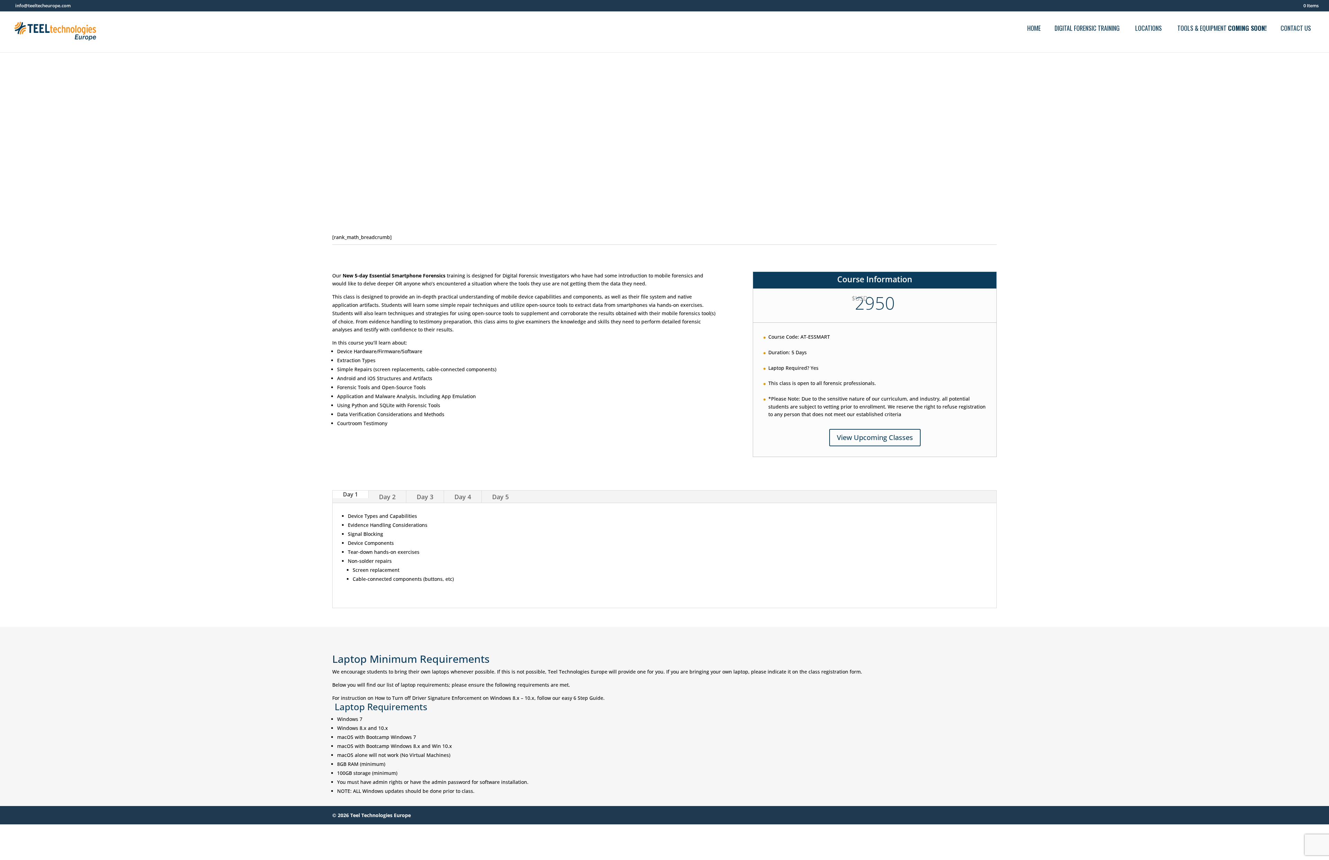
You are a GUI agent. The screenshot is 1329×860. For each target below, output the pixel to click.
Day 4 (462, 497)
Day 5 (500, 497)
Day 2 (387, 497)
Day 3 (425, 497)
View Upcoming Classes (875, 437)
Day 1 (350, 494)
